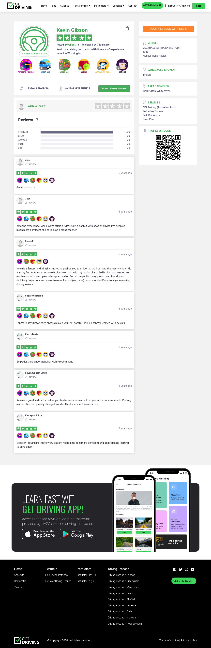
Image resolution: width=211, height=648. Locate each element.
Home (44, 5)
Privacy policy (189, 640)
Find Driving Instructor (56, 575)
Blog (54, 5)
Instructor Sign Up (86, 575)
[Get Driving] (19, 6)
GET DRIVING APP (152, 5)
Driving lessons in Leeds (120, 593)
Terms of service (169, 640)
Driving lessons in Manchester (124, 587)
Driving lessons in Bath (120, 611)
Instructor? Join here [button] (179, 5)
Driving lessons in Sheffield (122, 599)
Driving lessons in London (121, 575)
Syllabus (64, 5)
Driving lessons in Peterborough (125, 623)
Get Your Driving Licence (58, 581)
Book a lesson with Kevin (168, 29)
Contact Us (20, 581)
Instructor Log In (85, 581)
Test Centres (81, 5)
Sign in (198, 6)
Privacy (18, 587)
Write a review (36, 106)
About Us (19, 575)
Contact (132, 5)
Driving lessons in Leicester (122, 605)
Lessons (117, 5)
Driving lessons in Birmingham (123, 581)
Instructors (100, 5)
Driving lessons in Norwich (122, 617)
